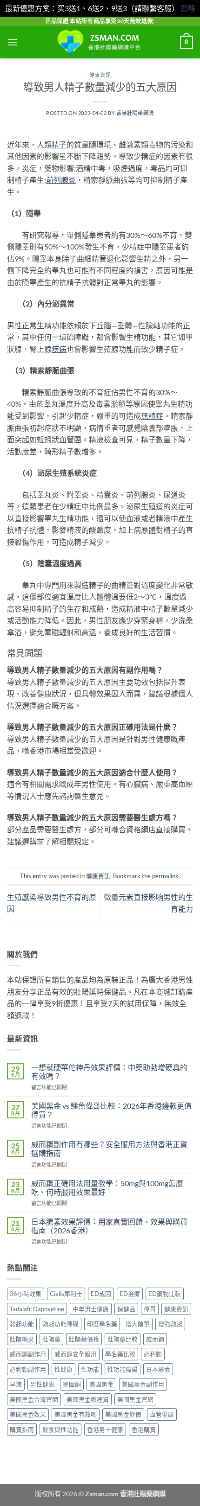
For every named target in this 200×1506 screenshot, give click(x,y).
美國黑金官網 (135, 1399)
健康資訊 (100, 75)
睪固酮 (72, 1384)
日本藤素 (158, 1369)
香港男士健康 (105, 1429)
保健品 (126, 1309)
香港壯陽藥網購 (135, 113)
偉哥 (150, 1309)
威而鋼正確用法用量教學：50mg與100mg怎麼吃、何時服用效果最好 (107, 1187)
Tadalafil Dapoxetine (37, 1309)
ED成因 (101, 1293)
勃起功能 (22, 1323)
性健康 (63, 1369)
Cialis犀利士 (66, 1293)
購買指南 (22, 1429)
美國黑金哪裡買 (88, 1399)
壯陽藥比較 (122, 1339)
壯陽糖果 (22, 1339)
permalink (165, 876)
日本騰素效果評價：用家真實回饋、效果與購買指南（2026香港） (109, 1226)
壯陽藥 (51, 1339)
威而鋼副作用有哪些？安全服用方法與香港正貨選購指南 (109, 1148)
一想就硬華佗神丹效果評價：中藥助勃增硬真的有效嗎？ (109, 1071)
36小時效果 (25, 1293)
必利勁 (153, 1354)
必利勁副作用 (28, 1369)
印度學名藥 (102, 1323)
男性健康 (42, 1384)
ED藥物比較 (164, 1293)
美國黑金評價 (123, 1414)
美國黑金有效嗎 (75, 1414)
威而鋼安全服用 (75, 1354)
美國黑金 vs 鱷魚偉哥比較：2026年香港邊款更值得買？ (111, 1110)
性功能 (90, 1369)
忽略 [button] (187, 8)
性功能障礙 (122, 1369)
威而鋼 (155, 1339)
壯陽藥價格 (84, 1339)
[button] (12, 42)
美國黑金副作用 (143, 1384)
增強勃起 (170, 1323)
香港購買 (144, 1429)
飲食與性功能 (60, 1429)
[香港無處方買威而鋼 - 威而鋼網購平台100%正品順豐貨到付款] (100, 42)
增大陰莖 (138, 1323)
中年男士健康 (91, 1309)
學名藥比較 (120, 1354)
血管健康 (162, 1414)
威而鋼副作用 (28, 1354)
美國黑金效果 (28, 1414)
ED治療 (130, 1293)
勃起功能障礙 (60, 1323)
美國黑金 (101, 1384)
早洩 (16, 1384)
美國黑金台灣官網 (34, 1399)
